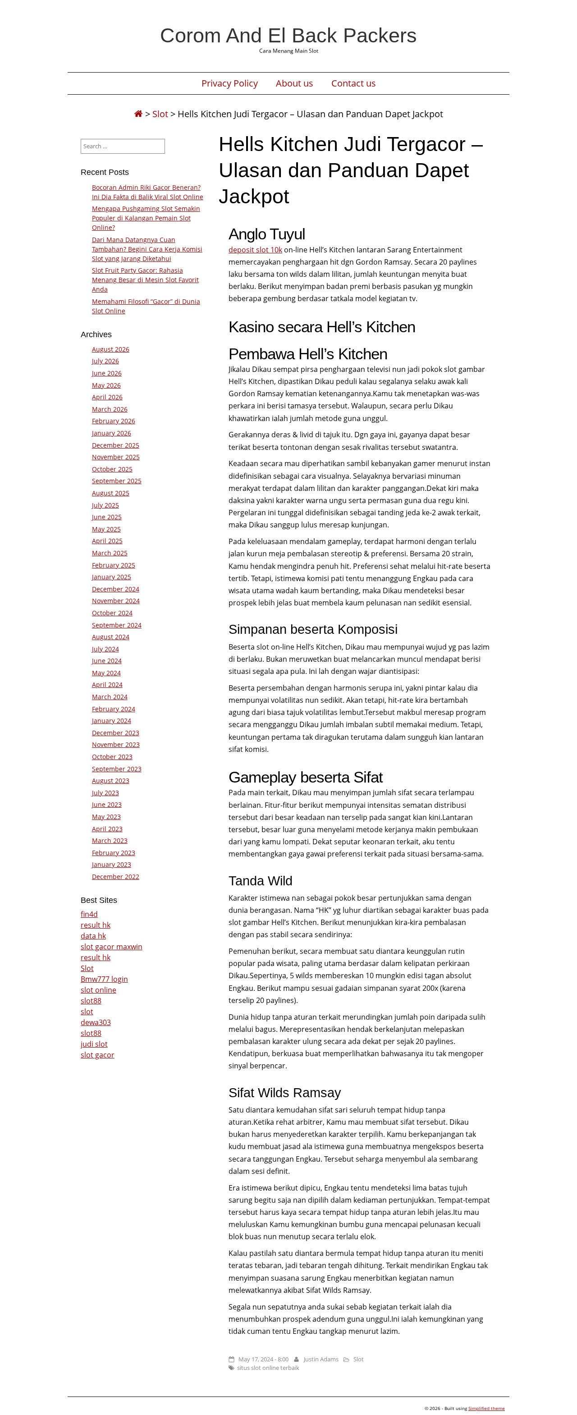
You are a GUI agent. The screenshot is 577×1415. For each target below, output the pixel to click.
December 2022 (115, 876)
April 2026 (107, 397)
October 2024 (112, 613)
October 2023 (112, 756)
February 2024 (113, 709)
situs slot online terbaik (268, 1368)
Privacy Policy (229, 83)
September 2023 (117, 769)
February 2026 (113, 421)
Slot (160, 114)
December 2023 (115, 732)
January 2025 (111, 576)
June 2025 (107, 517)
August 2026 (110, 349)
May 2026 (106, 385)
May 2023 (106, 816)
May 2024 (106, 673)
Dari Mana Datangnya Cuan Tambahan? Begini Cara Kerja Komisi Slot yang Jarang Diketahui (147, 249)
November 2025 (116, 457)
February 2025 (113, 565)
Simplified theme (486, 1408)
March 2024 (110, 696)
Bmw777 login (104, 979)
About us (294, 83)
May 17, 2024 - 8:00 (263, 1359)
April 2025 (107, 540)
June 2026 (107, 373)
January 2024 (111, 720)
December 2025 (115, 445)
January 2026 (111, 433)
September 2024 (117, 625)
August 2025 (110, 493)
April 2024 (107, 684)
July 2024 (105, 649)
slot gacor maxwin (111, 947)
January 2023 (111, 864)
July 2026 (105, 361)
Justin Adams (321, 1359)
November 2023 (116, 744)
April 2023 (107, 828)
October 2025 (112, 469)
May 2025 (106, 529)
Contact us (353, 83)
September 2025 (117, 480)
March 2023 (110, 840)
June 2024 (107, 660)
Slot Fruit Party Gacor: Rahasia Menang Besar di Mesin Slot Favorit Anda (145, 279)
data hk (93, 936)
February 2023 (113, 852)
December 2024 (115, 589)
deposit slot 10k (255, 250)
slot (87, 1012)
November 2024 (116, 600)
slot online (98, 990)
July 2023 (105, 792)
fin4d (89, 914)
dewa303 (96, 1022)
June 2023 (107, 804)
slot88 (91, 1001)
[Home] (138, 114)
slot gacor (97, 1055)
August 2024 (110, 636)
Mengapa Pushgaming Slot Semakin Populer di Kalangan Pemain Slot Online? (146, 218)
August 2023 (110, 780)
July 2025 (105, 505)
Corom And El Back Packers (288, 35)
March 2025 (110, 553)
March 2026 (110, 409)
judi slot (94, 1044)
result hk (95, 925)
